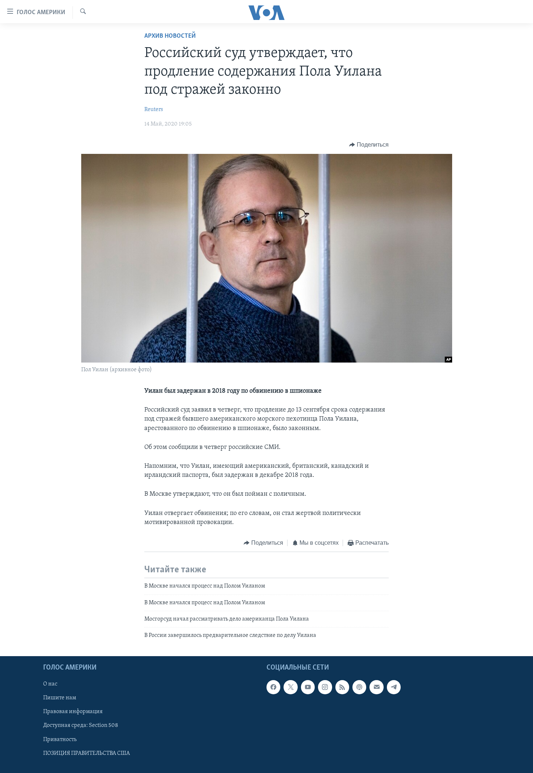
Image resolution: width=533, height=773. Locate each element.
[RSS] (342, 687)
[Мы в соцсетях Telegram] (394, 687)
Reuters (153, 110)
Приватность (60, 739)
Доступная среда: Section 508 (80, 725)
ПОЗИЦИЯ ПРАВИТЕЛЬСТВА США (86, 753)
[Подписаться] (376, 687)
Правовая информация (73, 712)
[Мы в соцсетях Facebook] (273, 687)
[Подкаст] (359, 687)
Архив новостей (170, 36)
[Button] (369, 145)
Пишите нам (59, 698)
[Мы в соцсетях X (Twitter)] (290, 687)
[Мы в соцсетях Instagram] (325, 687)
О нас (50, 684)
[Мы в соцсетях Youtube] (308, 687)
